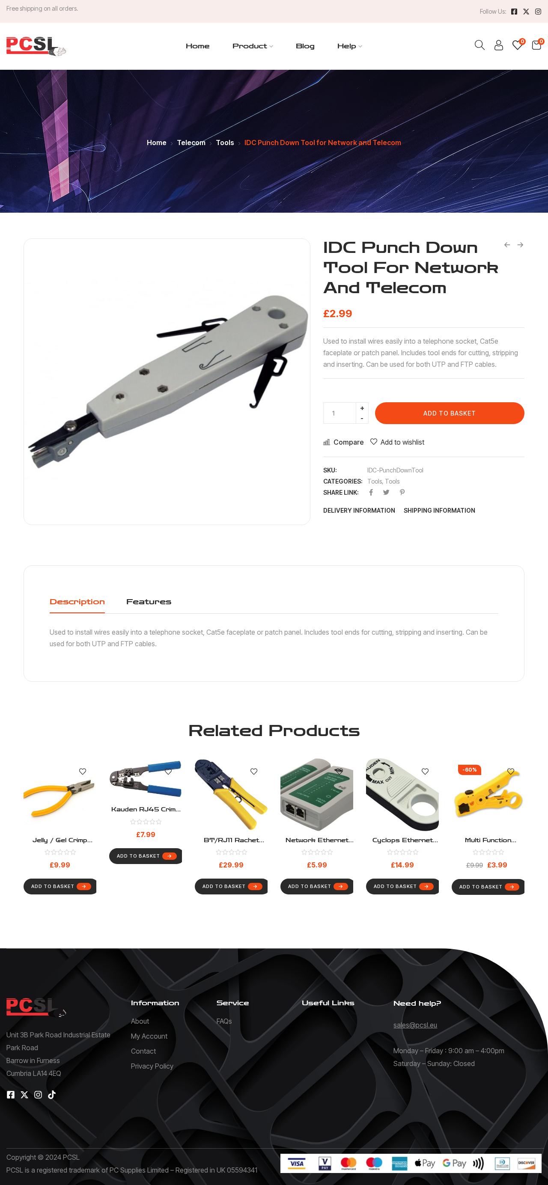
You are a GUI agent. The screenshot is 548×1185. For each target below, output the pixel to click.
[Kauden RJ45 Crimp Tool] (145, 779)
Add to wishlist (402, 442)
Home (198, 46)
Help (346, 46)
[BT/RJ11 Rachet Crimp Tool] (231, 794)
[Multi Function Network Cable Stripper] (488, 794)
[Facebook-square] (514, 11)
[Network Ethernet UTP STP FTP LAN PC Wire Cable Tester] (316, 794)
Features (148, 601)
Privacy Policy (152, 1066)
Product (249, 46)
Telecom (191, 142)
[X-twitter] (526, 11)
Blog (305, 46)
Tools (225, 142)
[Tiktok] (52, 1094)
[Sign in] (499, 47)
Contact (143, 1051)
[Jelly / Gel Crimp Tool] (60, 794)
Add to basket (449, 413)
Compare (349, 442)
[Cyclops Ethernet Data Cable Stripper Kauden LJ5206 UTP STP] (402, 794)
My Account (149, 1036)
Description (77, 601)
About (140, 1021)
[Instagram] (538, 11)
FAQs (224, 1021)
